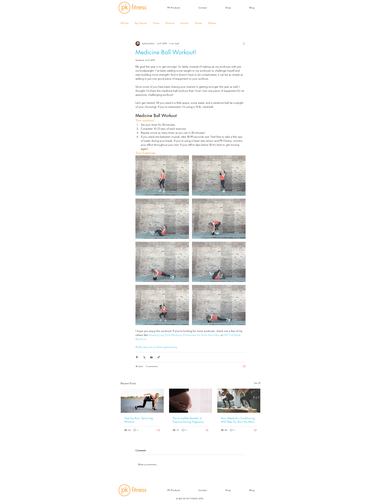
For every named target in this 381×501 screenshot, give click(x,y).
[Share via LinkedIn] (151, 357)
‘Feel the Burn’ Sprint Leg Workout (138, 419)
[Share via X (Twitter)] (144, 357)
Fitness (156, 23)
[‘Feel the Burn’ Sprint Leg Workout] (142, 401)
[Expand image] (162, 175)
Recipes (198, 23)
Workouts (169, 23)
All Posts (125, 23)
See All (257, 383)
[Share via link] (158, 357)
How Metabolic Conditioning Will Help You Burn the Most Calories (238, 419)
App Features (141, 23)
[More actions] (244, 43)
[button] (173, 7)
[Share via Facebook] (136, 357)
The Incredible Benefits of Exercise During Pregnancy (188, 419)
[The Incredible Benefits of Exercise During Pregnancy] (190, 401)
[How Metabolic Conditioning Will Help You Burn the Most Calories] (238, 401)
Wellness (212, 23)
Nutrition (184, 23)
